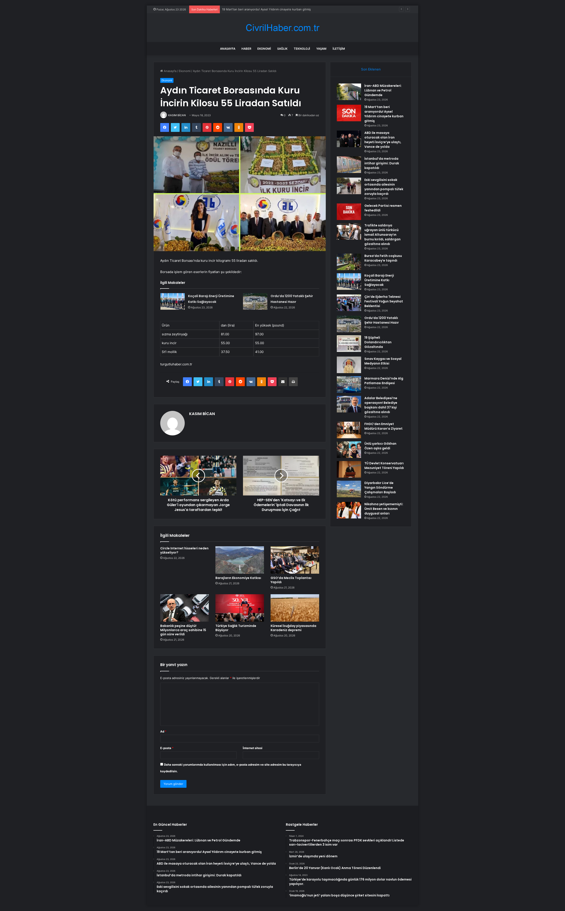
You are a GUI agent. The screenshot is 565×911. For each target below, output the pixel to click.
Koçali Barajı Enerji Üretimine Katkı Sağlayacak (379, 280)
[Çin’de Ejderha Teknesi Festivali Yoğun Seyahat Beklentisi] (349, 302)
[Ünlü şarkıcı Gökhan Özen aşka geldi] (349, 449)
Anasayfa (227, 48)
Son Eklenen (371, 69)
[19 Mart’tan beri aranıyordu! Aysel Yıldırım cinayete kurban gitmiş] (349, 113)
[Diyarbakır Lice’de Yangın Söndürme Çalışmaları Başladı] (349, 489)
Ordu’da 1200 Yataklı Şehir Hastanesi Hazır (381, 320)
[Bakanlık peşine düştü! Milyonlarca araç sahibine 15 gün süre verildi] (184, 608)
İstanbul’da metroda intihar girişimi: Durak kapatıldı (381, 163)
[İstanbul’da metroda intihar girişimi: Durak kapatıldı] (349, 164)
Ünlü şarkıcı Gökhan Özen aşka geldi (380, 445)
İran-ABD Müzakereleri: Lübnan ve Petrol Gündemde (383, 90)
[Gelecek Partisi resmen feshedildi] (349, 211)
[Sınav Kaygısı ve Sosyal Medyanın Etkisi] (349, 365)
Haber (246, 48)
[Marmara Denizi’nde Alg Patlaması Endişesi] (349, 384)
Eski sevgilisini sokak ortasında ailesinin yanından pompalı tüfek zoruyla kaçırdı (383, 187)
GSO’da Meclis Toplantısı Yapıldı (291, 580)
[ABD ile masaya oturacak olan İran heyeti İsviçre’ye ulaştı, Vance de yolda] (349, 139)
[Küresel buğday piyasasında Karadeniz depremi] (295, 608)
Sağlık (282, 48)
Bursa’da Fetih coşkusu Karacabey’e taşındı (383, 258)
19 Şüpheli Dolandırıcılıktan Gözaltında (378, 342)
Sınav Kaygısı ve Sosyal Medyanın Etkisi (382, 361)
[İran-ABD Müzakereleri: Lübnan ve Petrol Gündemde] (349, 92)
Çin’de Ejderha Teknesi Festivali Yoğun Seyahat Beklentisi (383, 301)
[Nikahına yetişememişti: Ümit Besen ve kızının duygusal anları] (349, 510)
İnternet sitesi (252, 748)
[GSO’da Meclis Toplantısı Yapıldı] (295, 560)
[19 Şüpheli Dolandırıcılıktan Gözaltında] (349, 343)
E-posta (166, 748)
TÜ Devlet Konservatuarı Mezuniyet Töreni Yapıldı (384, 465)
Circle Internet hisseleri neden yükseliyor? (184, 550)
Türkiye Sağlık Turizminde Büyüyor (235, 628)
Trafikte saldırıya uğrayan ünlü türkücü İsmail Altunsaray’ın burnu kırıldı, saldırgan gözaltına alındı (382, 234)
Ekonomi (264, 48)
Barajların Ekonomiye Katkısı (238, 578)
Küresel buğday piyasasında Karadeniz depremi (293, 628)
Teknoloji (302, 48)
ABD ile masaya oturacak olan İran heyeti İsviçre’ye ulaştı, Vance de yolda (272, 9)
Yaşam (321, 48)
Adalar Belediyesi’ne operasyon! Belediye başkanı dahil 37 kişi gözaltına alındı (380, 405)
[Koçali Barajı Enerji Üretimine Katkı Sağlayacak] (172, 301)
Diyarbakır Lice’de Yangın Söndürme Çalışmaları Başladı (380, 487)
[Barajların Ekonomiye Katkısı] (239, 560)
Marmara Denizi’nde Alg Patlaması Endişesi (383, 380)
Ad (163, 731)
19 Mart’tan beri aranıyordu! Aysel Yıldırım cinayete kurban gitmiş (383, 114)
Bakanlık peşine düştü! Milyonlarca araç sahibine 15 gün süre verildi (183, 630)
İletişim (339, 48)
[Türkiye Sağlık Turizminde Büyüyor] (239, 608)
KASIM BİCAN (177, 115)
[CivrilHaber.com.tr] (282, 27)
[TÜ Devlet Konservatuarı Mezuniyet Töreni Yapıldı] (349, 469)
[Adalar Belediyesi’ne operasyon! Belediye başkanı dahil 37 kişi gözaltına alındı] (349, 404)
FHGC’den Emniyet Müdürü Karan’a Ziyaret (383, 426)
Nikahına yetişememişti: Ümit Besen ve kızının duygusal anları (383, 509)
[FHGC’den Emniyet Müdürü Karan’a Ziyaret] (349, 430)
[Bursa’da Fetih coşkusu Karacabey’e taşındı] (349, 262)
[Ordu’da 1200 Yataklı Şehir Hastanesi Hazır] (255, 301)
